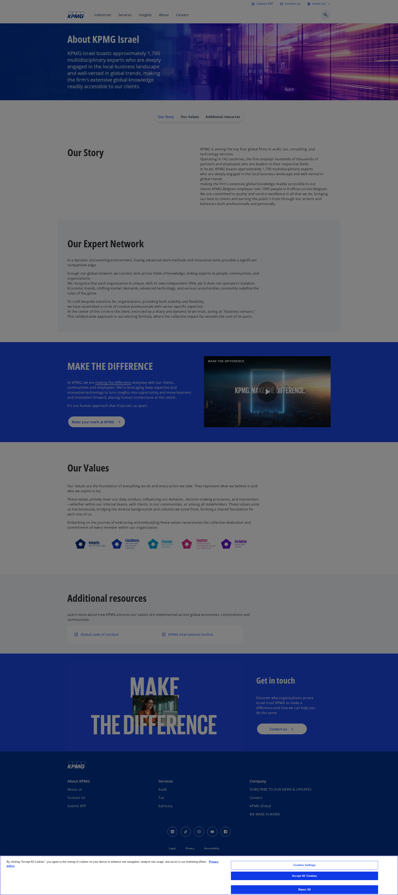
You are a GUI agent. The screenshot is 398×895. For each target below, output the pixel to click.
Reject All (304, 889)
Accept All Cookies (304, 875)
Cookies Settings (304, 865)
